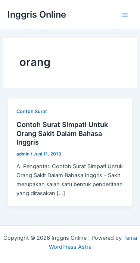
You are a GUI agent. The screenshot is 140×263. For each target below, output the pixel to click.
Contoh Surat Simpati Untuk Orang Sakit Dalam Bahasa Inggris (62, 133)
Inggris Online (36, 14)
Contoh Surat (31, 111)
